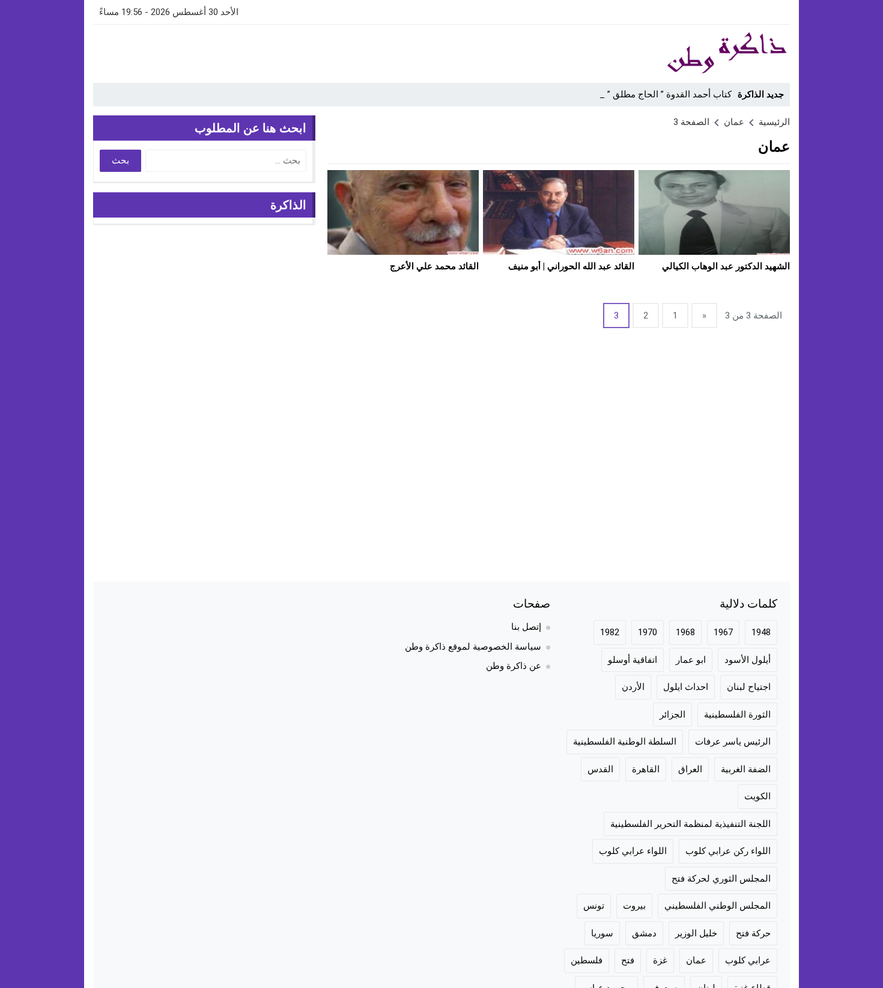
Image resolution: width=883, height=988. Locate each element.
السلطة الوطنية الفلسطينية (624, 741)
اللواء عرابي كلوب (633, 851)
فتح (627, 960)
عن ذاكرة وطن (513, 665)
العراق (690, 769)
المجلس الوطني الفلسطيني (717, 905)
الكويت (757, 796)
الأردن (633, 687)
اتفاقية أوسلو (632, 659)
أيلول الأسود (747, 659)
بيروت (634, 905)
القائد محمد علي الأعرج (434, 266)
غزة (660, 960)
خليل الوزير (696, 933)
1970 (647, 632)
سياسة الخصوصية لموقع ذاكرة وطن (473, 646)
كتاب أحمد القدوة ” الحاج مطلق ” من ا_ (657, 94)
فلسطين (586, 960)
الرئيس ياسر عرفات (733, 741)
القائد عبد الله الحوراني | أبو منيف (571, 266)
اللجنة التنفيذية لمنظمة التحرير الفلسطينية (690, 824)
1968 (685, 632)
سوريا (602, 933)
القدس (600, 769)
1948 (761, 632)
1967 (723, 632)
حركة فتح (753, 933)
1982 (609, 632)
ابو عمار (691, 659)
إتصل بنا (526, 626)
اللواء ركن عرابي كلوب (728, 851)
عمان (696, 960)
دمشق (644, 933)
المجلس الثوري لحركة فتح (721, 878)
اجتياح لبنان (749, 687)
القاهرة (646, 769)
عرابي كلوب (748, 960)
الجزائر (672, 714)
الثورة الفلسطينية (737, 714)
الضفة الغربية (746, 769)
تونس (593, 905)
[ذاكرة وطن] (660, 53)
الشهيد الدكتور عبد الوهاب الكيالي (726, 266)
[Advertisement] (311, 52)
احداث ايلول (685, 687)
